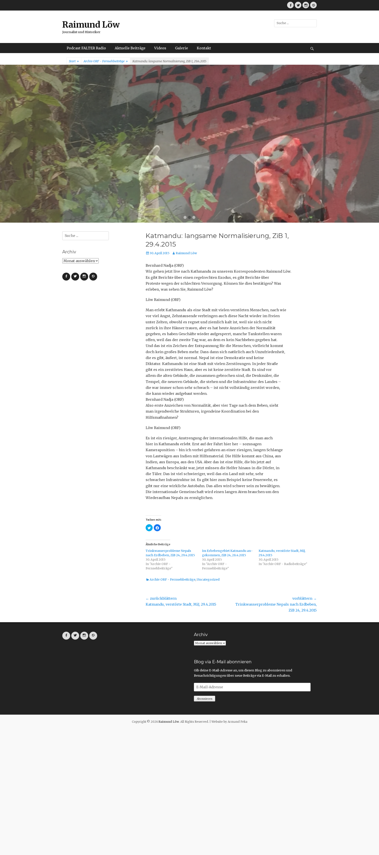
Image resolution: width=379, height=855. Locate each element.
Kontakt (204, 48)
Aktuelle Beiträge (130, 48)
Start (74, 61)
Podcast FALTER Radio (86, 48)
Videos (160, 48)
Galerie (181, 48)
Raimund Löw (91, 25)
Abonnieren (204, 698)
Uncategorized (208, 579)
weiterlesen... (230, 162)
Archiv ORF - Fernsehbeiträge (106, 61)
